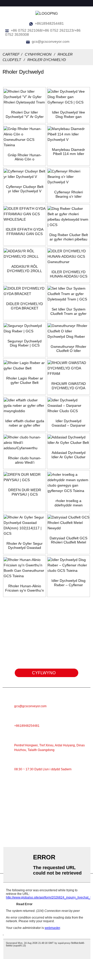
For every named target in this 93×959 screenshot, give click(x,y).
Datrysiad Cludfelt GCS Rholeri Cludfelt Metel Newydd (68, 540)
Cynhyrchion (38, 54)
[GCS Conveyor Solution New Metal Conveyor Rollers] (68, 522)
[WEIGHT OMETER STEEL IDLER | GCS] (24, 477)
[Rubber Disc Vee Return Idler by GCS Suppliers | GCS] (68, 97)
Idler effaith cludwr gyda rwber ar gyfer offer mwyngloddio (24, 423)
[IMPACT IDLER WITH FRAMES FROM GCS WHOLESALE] (24, 214)
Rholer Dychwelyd (46, 60)
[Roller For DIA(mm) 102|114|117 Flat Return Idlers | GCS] (24, 525)
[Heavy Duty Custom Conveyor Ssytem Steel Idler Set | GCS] (68, 293)
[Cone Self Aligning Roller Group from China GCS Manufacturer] (24, 137)
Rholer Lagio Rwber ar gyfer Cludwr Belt (24, 380)
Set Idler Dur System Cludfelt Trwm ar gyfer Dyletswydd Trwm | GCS (68, 311)
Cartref (11, 54)
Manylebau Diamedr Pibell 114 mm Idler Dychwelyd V (68, 152)
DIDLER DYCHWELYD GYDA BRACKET (24, 306)
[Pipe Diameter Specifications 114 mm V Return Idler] (68, 134)
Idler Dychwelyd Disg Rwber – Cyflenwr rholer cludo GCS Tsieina (68, 582)
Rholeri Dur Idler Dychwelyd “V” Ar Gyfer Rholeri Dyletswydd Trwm (25, 114)
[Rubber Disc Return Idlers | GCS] (24, 328)
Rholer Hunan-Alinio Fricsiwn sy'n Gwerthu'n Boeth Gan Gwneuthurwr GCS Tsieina (24, 588)
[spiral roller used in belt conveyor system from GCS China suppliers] (68, 483)
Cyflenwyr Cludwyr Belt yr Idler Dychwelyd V (24, 189)
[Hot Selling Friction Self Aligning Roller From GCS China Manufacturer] (24, 568)
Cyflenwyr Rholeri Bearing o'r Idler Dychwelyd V (68, 194)
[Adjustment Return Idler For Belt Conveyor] (68, 440)
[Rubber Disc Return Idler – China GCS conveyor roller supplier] (68, 565)
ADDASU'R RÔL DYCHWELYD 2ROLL (24, 268)
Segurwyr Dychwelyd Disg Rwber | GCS (24, 343)
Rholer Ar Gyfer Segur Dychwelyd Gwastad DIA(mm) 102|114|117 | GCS (25, 545)
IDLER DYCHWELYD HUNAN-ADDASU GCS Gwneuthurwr (68, 274)
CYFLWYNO (44, 673)
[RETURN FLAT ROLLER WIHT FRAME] (68, 368)
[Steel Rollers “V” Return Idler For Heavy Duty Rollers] (24, 97)
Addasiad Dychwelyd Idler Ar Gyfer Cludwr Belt (68, 455)
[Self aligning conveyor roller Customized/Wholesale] (24, 442)
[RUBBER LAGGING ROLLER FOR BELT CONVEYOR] (24, 365)
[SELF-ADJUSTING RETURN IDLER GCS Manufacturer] (68, 256)
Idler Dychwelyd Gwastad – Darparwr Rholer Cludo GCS (69, 423)
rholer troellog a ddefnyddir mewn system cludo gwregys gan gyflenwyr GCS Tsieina (68, 503)
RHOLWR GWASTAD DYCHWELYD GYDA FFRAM (68, 386)
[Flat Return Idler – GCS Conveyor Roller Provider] (68, 405)
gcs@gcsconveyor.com (50, 41)
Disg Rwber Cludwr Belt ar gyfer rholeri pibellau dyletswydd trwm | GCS (68, 237)
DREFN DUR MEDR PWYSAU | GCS (24, 492)
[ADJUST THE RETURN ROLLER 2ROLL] (24, 254)
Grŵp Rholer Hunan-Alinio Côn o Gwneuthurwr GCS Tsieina (25, 157)
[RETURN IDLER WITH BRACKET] (24, 291)
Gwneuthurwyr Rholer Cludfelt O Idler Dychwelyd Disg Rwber (68, 348)
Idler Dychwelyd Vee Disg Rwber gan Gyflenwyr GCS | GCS (69, 114)
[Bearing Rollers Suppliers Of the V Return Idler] (68, 176)
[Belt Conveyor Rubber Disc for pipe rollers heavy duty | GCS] (68, 217)
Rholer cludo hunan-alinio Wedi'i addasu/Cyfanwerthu (25, 460)
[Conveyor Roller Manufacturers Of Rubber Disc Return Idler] (68, 331)
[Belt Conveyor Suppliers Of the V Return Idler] (24, 174)
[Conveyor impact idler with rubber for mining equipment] (24, 405)
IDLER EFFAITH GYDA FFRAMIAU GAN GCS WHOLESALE (24, 231)
